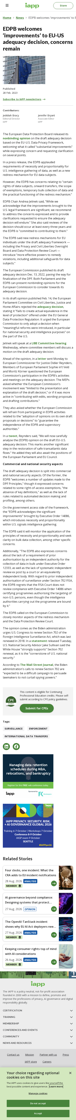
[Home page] (38, 984)
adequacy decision (50, 307)
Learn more (56, 1086)
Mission (29, 1054)
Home (7, 18)
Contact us (13, 1054)
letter (42, 359)
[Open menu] (7, 5)
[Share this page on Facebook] (16, 746)
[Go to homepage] (32, 5)
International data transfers (26, 736)
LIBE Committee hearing (49, 343)
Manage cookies (38, 1093)
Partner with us (48, 1054)
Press (66, 1054)
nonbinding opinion (16, 138)
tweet (12, 436)
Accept (38, 1113)
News (20, 18)
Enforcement (38, 728)
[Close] (70, 1073)
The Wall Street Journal (36, 665)
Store (63, 5)
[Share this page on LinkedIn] (6, 746)
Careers (47, 1061)
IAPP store (31, 1061)
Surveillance (14, 728)
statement (39, 641)
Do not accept (38, 1103)
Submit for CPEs (36, 708)
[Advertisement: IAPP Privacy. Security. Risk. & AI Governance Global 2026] (38, 826)
